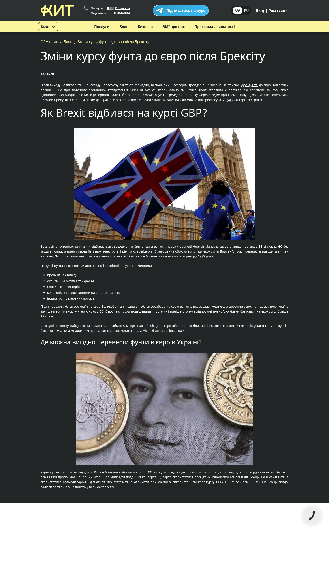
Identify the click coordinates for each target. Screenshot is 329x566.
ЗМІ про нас (174, 26)
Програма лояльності (214, 26)
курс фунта (249, 85)
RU (246, 10)
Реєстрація (278, 10)
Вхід (260, 10)
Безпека (145, 26)
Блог (124, 26)
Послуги (102, 26)
